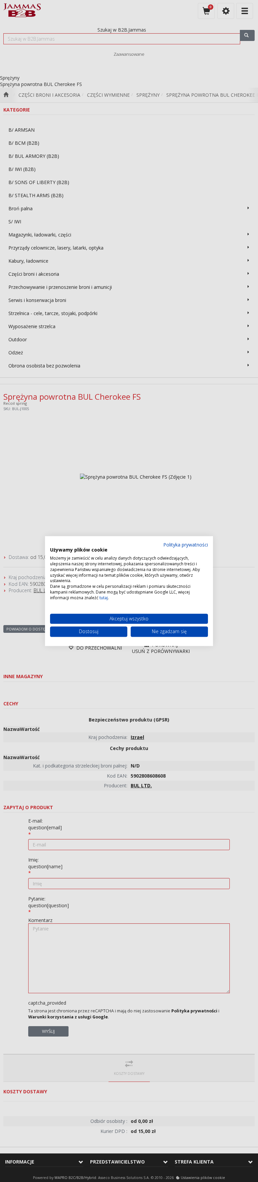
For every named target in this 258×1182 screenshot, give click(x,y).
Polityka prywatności (185, 544)
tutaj (103, 598)
